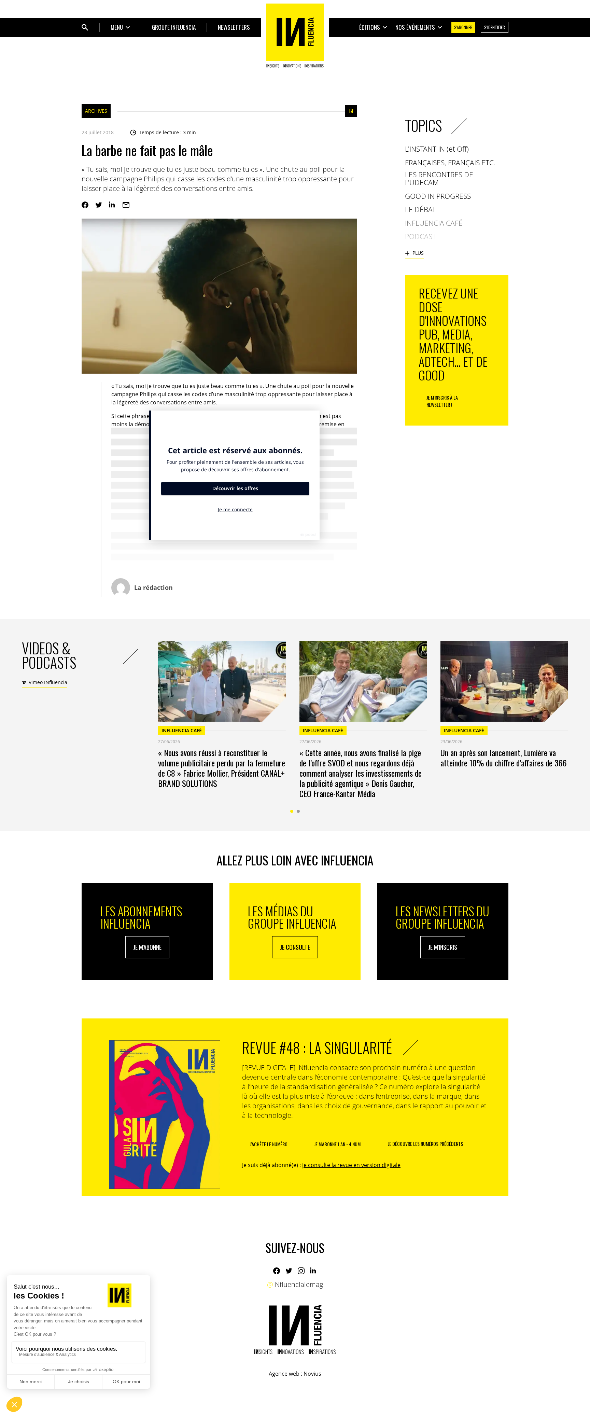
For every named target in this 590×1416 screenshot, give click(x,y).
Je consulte (295, 947)
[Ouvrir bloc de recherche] (85, 27)
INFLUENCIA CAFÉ (181, 730)
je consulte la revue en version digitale (351, 1165)
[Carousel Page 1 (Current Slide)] (291, 811)
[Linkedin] (112, 205)
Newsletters (234, 27)
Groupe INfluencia (174, 27)
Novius (312, 1373)
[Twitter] (98, 205)
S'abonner (463, 27)
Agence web (284, 1373)
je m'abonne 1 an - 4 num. (338, 1144)
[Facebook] (85, 205)
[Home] (295, 35)
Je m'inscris (442, 947)
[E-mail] (126, 205)
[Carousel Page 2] (298, 811)
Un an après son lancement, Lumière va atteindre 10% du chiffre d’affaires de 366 (503, 757)
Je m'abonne (147, 947)
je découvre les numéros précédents (425, 1143)
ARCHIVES (96, 111)
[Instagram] (301, 1270)
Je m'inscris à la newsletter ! (442, 401)
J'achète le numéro (268, 1144)
